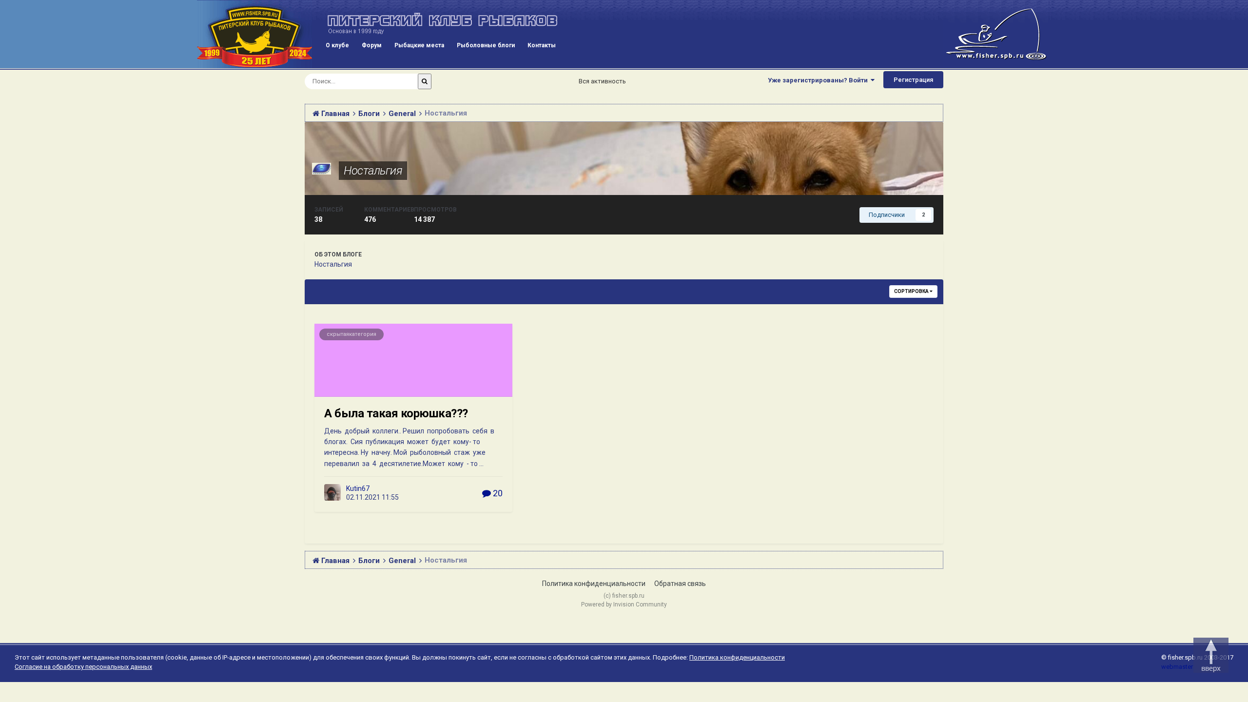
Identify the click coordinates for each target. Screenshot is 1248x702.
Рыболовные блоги (486, 45)
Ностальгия (373, 170)
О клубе (337, 45)
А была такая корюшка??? (396, 413)
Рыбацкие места (419, 45)
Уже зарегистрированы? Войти (819, 80)
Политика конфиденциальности (593, 583)
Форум (372, 45)
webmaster (1177, 666)
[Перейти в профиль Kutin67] (332, 492)
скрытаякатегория (351, 334)
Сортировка (912, 291)
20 (497, 493)
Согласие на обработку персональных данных (83, 666)
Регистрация (913, 79)
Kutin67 (358, 488)
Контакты (541, 45)
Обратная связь (680, 583)
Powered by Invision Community (624, 604)
